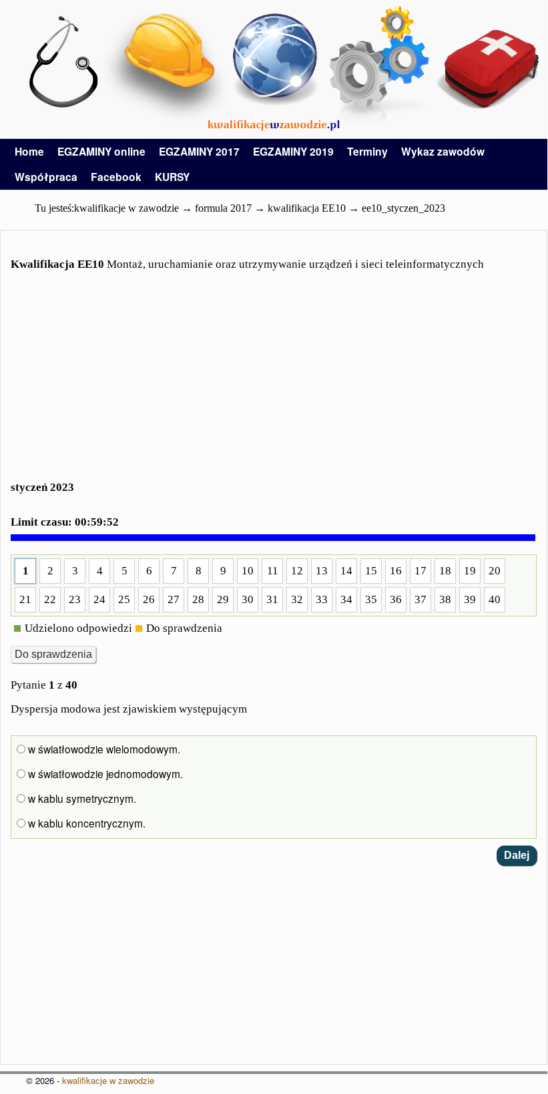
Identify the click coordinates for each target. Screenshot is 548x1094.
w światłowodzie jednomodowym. (104, 773)
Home (29, 151)
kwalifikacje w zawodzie (108, 1080)
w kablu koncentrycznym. (85, 822)
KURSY (172, 176)
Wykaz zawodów (443, 151)
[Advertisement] (273, 384)
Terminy (367, 151)
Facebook (116, 176)
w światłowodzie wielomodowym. (102, 748)
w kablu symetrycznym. (80, 798)
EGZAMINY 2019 (293, 151)
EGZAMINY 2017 (199, 151)
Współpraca (46, 176)
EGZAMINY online (101, 151)
